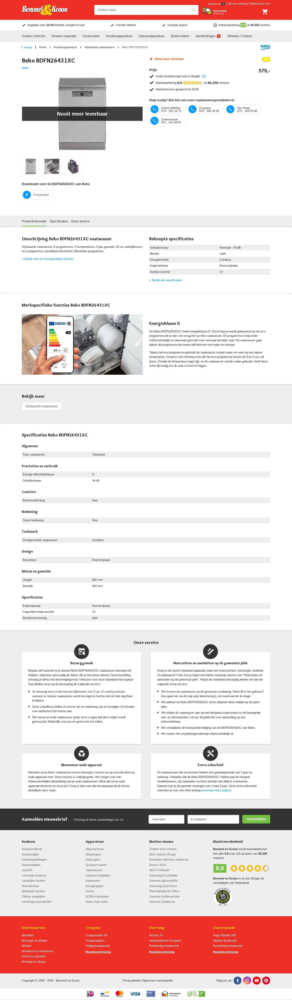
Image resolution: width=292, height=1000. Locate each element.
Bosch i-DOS (157, 865)
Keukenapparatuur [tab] (119, 36)
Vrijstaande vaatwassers (99, 47)
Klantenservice (34, 928)
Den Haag (156, 928)
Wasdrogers (93, 854)
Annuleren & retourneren (37, 951)
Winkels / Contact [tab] (239, 36)
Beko (25, 67)
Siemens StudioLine (162, 901)
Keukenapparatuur (65, 47)
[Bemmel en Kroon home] (45, 10)
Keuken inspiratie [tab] (64, 36)
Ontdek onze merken (163, 849)
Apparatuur (95, 842)
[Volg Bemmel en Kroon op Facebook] (238, 981)
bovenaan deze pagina (216, 790)
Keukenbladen (31, 865)
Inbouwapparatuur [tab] (151, 36)
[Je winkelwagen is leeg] (265, 12)
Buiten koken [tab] (180, 36)
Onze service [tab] (80, 221)
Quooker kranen (96, 865)
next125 (27, 870)
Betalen (27, 945)
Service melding (238, 3)
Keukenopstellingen (34, 859)
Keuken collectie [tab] (33, 36)
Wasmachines (95, 849)
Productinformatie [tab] (34, 221)
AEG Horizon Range (162, 854)
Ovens (90, 891)
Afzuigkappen (94, 886)
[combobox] (146, 10)
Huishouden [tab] (91, 36)
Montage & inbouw (34, 961)
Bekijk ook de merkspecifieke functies (49, 259)
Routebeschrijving (98, 952)
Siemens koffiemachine (164, 896)
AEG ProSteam (159, 870)
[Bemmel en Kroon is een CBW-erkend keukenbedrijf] (196, 994)
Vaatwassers (94, 870)
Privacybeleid (131, 980)
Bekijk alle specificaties (167, 280)
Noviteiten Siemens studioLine (168, 859)
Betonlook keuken (33, 891)
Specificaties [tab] (59, 221)
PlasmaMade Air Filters (164, 891)
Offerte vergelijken (33, 896)
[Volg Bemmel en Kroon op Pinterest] (266, 981)
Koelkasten (93, 880)
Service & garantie (34, 956)
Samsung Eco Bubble (163, 875)
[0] (265, 12)
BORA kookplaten (97, 896)
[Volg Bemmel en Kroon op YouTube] (257, 981)
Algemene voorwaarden (157, 980)
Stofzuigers (93, 859)
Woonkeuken (30, 886)
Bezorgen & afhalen (34, 940)
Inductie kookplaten (98, 875)
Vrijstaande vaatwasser (41, 406)
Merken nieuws (161, 842)
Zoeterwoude (224, 928)
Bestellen (28, 935)
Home (42, 47)
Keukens (28, 842)
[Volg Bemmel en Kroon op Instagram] (247, 981)
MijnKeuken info (260, 3)
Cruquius (93, 928)
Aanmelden (256, 819)
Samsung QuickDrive (163, 886)
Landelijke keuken (33, 880)
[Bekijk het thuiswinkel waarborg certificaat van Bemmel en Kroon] (214, 11)
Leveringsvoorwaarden (36, 901)
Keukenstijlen (30, 854)
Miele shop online (97, 901)
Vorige (28, 47)
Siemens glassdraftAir (163, 880)
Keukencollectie (32, 849)
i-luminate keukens (34, 875)
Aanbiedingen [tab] (206, 36)
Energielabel (41, 194)
